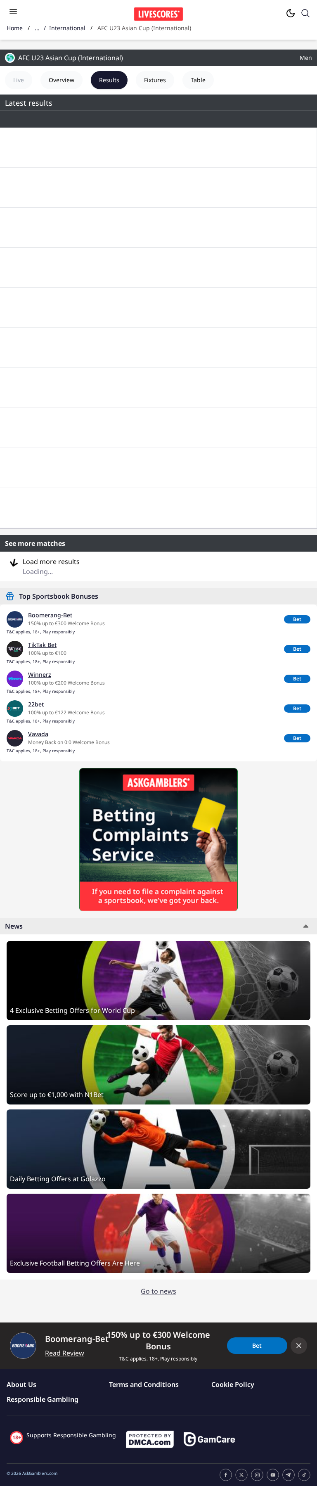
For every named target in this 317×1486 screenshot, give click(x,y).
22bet (36, 704)
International (67, 28)
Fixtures (155, 80)
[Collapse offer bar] (299, 1345)
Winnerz (39, 674)
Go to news (158, 1291)
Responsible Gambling (42, 1399)
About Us (21, 1384)
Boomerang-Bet (50, 615)
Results (109, 80)
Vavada (38, 734)
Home (15, 28)
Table (198, 80)
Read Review (64, 1353)
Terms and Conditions (144, 1384)
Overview (61, 80)
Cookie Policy (232, 1384)
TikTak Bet (42, 645)
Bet (297, 619)
